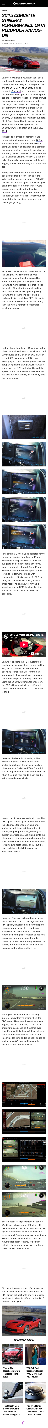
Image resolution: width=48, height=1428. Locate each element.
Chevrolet (16, 91)
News (4, 11)
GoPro (39, 140)
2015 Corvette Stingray (21, 87)
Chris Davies (9, 41)
